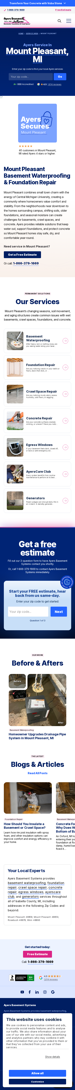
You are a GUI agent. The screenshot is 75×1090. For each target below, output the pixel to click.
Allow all (37, 1073)
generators (30, 896)
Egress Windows (37, 447)
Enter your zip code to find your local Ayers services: (37, 69)
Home (20, 33)
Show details (52, 1056)
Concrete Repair (37, 421)
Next (59, 612)
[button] (37, 700)
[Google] (53, 992)
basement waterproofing (27, 883)
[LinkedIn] (37, 992)
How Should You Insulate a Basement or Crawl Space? (28, 816)
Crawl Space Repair (37, 394)
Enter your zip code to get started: (37, 601)
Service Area (32, 33)
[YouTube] (22, 992)
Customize (37, 1081)
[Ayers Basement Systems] (17, 21)
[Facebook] (30, 992)
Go (60, 76)
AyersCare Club (37, 474)
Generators (37, 501)
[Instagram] (45, 992)
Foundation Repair (37, 367)
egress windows (30, 892)
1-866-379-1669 (15, 10)
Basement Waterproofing (37, 341)
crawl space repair (32, 887)
